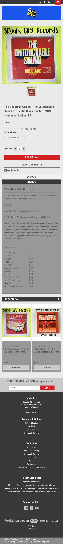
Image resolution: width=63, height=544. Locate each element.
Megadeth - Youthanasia (31, 482)
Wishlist (31, 426)
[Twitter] (15, 170)
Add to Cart (16, 367)
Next (59, 299)
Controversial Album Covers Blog (31, 467)
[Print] (12, 170)
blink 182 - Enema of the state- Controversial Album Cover (31, 485)
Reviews (31, 182)
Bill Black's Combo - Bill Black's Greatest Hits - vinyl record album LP (46, 352)
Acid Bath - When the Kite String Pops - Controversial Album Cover (31, 488)
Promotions (31, 457)
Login (38, 2)
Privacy (31, 461)
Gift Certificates (31, 423)
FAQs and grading (31, 451)
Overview (31, 177)
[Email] (8, 170)
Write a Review (11, 132)
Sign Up (47, 2)
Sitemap (32, 539)
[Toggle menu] (4, 4)
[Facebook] (5, 170)
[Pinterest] (18, 170)
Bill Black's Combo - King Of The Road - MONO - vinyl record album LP (16, 352)
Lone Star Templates (41, 542)
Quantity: (8, 148)
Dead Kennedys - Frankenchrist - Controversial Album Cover (31, 492)
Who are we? (31, 447)
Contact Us (31, 464)
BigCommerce (18, 542)
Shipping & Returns (31, 433)
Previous (55, 299)
